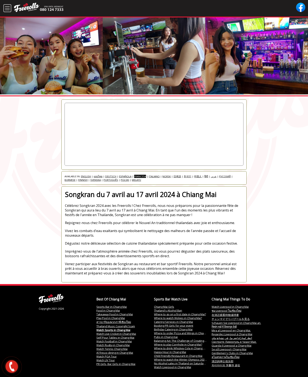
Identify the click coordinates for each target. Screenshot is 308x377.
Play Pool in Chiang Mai (110, 318)
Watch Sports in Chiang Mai (113, 330)
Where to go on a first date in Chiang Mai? (180, 314)
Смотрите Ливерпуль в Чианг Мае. (234, 342)
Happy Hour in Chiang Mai (170, 352)
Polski (125, 179)
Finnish (83, 179)
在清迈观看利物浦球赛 (225, 315)
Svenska (95, 179)
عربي (213, 176)
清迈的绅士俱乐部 (222, 361)
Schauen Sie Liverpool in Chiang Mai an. (236, 323)
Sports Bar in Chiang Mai (111, 307)
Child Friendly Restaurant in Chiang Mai (178, 356)
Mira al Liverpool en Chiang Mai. (231, 330)
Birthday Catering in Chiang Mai (173, 329)
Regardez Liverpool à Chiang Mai (232, 334)
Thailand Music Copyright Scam (115, 326)
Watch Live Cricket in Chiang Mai (116, 334)
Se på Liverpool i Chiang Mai (229, 349)
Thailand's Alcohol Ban (168, 310)
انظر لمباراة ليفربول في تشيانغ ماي (232, 338)
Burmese (70, 179)
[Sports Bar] (51, 302)
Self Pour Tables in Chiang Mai (115, 337)
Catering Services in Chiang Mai (173, 322)
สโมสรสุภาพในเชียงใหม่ (225, 357)
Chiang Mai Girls (164, 307)
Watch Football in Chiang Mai (114, 341)
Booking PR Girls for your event (173, 325)
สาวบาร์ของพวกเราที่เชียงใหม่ (113, 322)
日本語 (177, 176)
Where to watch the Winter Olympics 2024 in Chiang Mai (188, 359)
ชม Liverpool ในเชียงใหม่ (226, 311)
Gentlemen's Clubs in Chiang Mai (232, 353)
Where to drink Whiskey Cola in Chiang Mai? (181, 348)
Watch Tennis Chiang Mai (112, 349)
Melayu (136, 179)
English (86, 176)
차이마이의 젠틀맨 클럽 (226, 365)
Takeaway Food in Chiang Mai (114, 314)
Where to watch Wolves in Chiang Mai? (178, 318)
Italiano (154, 176)
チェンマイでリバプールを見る (231, 319)
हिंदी (206, 176)
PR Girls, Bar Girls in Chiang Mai (115, 364)
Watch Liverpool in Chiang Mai (172, 367)
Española (125, 176)
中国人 (198, 176)
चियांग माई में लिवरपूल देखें (224, 327)
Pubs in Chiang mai (166, 337)
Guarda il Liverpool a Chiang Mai (231, 345)
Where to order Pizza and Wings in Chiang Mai (183, 333)
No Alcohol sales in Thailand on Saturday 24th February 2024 (191, 363)
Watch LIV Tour (105, 360)
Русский (225, 176)
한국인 (187, 176)
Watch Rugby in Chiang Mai (113, 345)
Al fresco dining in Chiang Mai (114, 353)
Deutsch (110, 176)
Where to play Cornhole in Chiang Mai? (178, 344)
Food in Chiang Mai (108, 310)
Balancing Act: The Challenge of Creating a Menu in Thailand (191, 341)
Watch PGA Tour (106, 356)
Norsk (166, 176)
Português (111, 179)
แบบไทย (98, 176)
